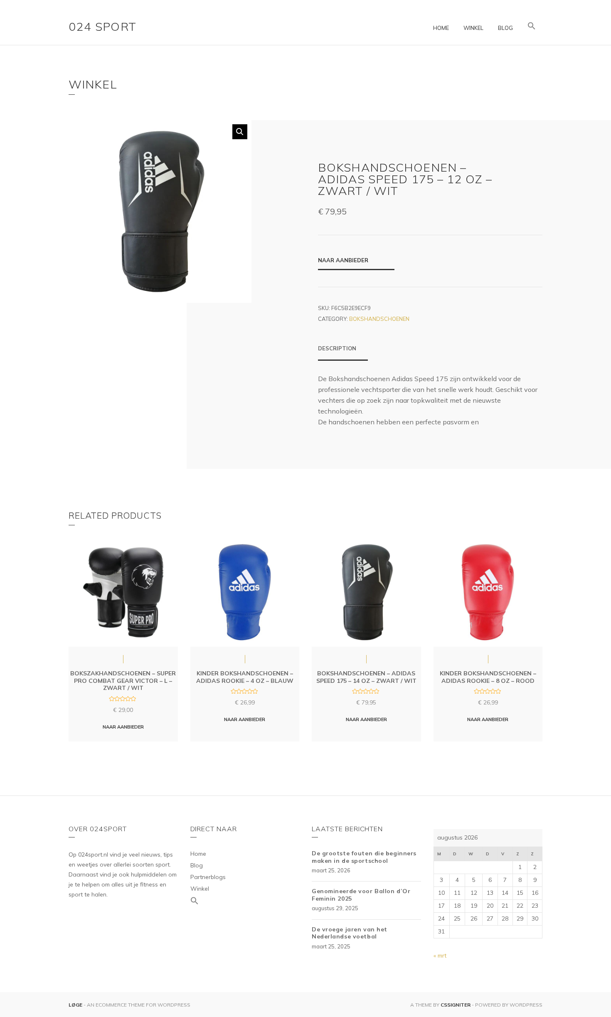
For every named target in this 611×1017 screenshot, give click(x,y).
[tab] (343, 352)
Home (441, 28)
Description (337, 348)
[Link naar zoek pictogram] (531, 26)
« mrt (440, 955)
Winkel (473, 28)
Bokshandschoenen (379, 318)
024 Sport (103, 26)
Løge (76, 1005)
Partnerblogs (208, 877)
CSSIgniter (456, 1005)
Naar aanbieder (343, 260)
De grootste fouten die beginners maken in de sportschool (364, 857)
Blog (505, 28)
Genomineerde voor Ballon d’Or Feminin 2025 (361, 894)
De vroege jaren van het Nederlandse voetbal (349, 933)
